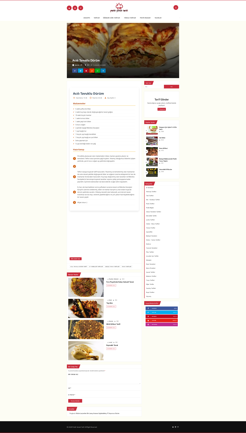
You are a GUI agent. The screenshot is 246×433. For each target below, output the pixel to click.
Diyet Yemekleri (150, 264)
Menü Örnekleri (150, 268)
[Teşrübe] (86, 308)
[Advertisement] (104, 235)
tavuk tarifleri (126, 266)
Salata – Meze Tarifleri (153, 224)
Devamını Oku (111, 285)
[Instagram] (75, 8)
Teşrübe (109, 303)
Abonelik (174, 320)
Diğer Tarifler (150, 284)
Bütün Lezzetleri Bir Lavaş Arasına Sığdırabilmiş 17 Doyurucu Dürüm (97, 413)
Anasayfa (86, 18)
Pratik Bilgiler (145, 18)
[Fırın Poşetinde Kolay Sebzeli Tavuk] (86, 287)
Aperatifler (149, 232)
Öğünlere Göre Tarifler (111, 18)
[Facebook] (80, 8)
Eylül (110, 300)
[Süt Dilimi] (152, 140)
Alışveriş (148, 296)
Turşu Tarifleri (150, 280)
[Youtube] (69, 8)
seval (110, 342)
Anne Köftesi (163, 148)
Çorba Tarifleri (150, 220)
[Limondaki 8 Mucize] (152, 172)
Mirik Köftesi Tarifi (113, 324)
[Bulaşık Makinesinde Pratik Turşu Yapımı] (152, 162)
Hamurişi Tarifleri (151, 191)
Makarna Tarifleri (151, 276)
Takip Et (175, 312)
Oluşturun (162, 109)
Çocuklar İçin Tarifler (152, 256)
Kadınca (148, 244)
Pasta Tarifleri (150, 203)
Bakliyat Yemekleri (151, 236)
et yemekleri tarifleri (96, 266)
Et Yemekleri (149, 187)
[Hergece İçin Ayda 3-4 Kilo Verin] (152, 130)
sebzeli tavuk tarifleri (112, 266)
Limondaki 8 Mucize (165, 169)
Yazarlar (158, 18)
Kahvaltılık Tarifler (151, 216)
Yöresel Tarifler (150, 228)
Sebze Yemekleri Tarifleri (153, 212)
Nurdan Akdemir (114, 279)
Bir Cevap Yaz (75, 258)
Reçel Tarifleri (150, 292)
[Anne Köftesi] (152, 151)
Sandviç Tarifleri (151, 288)
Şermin (77, 65)
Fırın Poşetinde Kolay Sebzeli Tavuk (120, 282)
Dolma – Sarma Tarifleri (153, 240)
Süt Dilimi (162, 138)
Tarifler (97, 18)
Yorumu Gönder (75, 401)
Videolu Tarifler (130, 18)
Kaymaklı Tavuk (112, 345)
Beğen (175, 308)
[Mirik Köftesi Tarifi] (86, 329)
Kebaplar (148, 260)
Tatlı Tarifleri (150, 195)
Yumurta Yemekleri (151, 248)
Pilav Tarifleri (150, 252)
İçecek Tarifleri (150, 272)
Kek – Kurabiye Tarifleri (153, 199)
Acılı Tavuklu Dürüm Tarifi (78, 266)
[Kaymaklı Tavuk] (86, 350)
